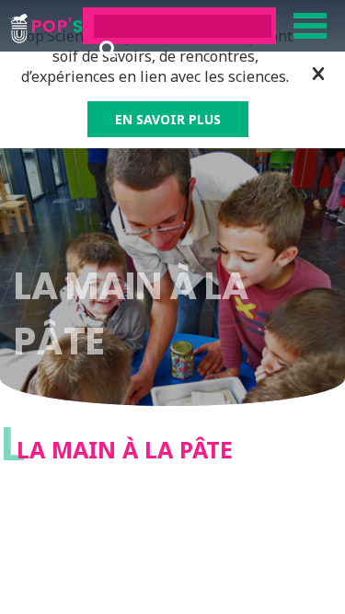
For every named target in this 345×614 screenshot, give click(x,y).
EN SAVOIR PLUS (168, 119)
